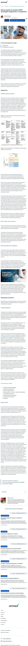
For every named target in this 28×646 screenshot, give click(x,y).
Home (2, 6)
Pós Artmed (3, 622)
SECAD (2, 614)
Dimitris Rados (4, 524)
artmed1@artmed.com (7, 641)
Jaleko (2, 616)
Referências (4, 491)
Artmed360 (3, 618)
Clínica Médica (4, 531)
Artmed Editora (4, 620)
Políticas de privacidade (5, 630)
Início (2, 610)
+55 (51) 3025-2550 (7, 638)
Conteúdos (6, 6)
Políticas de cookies (5, 632)
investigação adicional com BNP (7, 336)
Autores (2, 624)
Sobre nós (3, 612)
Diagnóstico (5, 45)
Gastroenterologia (5, 515)
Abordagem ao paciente (8, 47)
